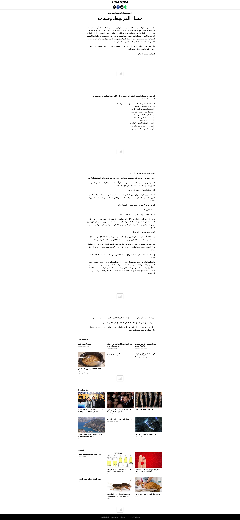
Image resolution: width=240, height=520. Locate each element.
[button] (79, 2)
